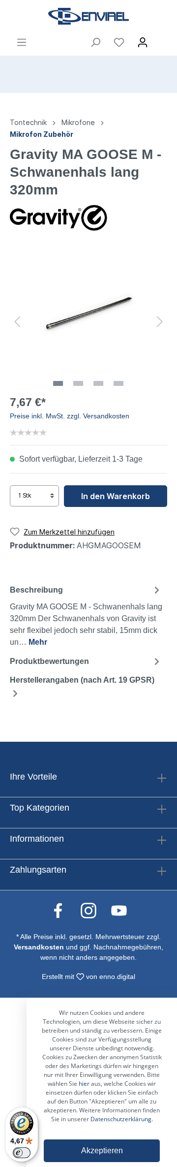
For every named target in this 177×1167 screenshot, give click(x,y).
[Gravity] (59, 217)
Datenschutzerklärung (120, 1119)
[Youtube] (119, 910)
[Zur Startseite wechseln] (88, 16)
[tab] (86, 615)
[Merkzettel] (119, 42)
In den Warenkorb (115, 496)
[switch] (21, 1152)
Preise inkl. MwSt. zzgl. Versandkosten (69, 416)
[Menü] (21, 42)
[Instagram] (93, 910)
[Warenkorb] (160, 39)
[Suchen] (95, 42)
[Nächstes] (159, 321)
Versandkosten (39, 947)
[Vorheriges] (17, 321)
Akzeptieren (102, 1150)
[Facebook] (63, 910)
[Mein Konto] (142, 42)
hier (84, 1083)
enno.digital (117, 976)
